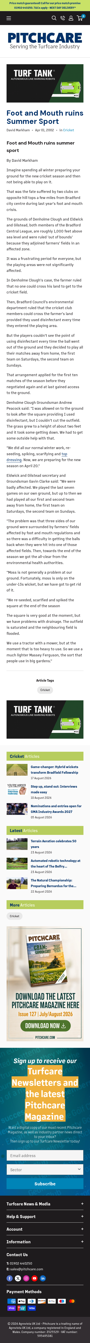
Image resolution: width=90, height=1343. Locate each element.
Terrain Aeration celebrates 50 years (53, 844)
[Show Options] (79, 1169)
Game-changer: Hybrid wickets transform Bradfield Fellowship (54, 769)
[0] (80, 18)
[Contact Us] (63, 18)
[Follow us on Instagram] (26, 1278)
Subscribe (45, 1183)
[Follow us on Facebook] (10, 1278)
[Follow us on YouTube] (34, 1278)
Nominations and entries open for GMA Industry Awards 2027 (56, 809)
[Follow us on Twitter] (18, 1278)
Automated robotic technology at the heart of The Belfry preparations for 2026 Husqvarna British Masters (56, 863)
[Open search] (54, 18)
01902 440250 (21, 1263)
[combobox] (43, 1169)
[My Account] (71, 18)
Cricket (14, 916)
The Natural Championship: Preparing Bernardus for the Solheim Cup (52, 883)
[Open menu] (9, 18)
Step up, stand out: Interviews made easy (54, 789)
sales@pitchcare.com (26, 1269)
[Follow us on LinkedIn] (43, 1278)
